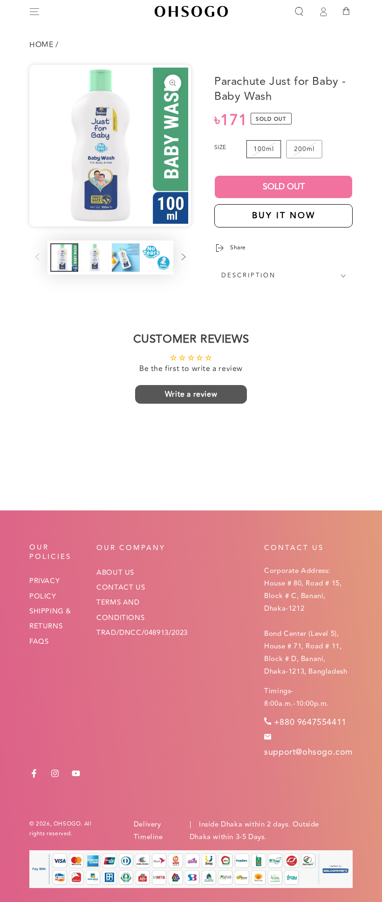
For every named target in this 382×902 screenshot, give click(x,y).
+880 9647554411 (310, 722)
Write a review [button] (191, 394)
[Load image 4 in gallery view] (157, 257)
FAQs (38, 641)
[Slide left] (37, 258)
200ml (304, 149)
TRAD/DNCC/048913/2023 (142, 632)
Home (41, 44)
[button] (299, 11)
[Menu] (34, 11)
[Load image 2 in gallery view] (95, 257)
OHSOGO (67, 823)
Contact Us (120, 587)
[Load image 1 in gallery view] (64, 257)
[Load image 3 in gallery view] (126, 257)
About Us (115, 572)
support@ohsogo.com (308, 751)
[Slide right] (183, 258)
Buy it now (283, 215)
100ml (263, 149)
